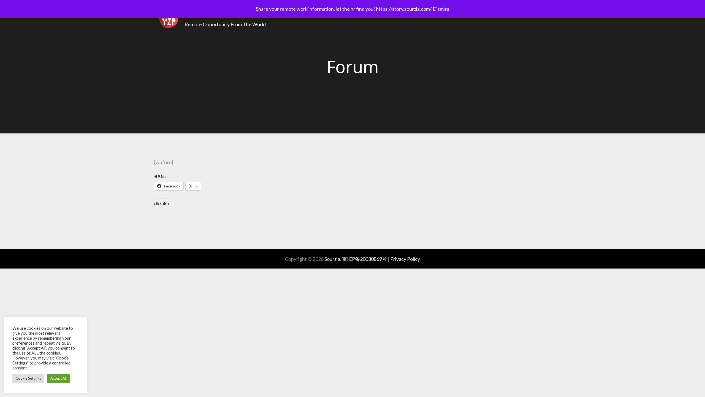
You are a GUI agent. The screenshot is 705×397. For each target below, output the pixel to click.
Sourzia (332, 259)
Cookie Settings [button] (28, 378)
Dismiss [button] (441, 9)
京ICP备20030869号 (364, 259)
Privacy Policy (405, 259)
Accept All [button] (58, 378)
